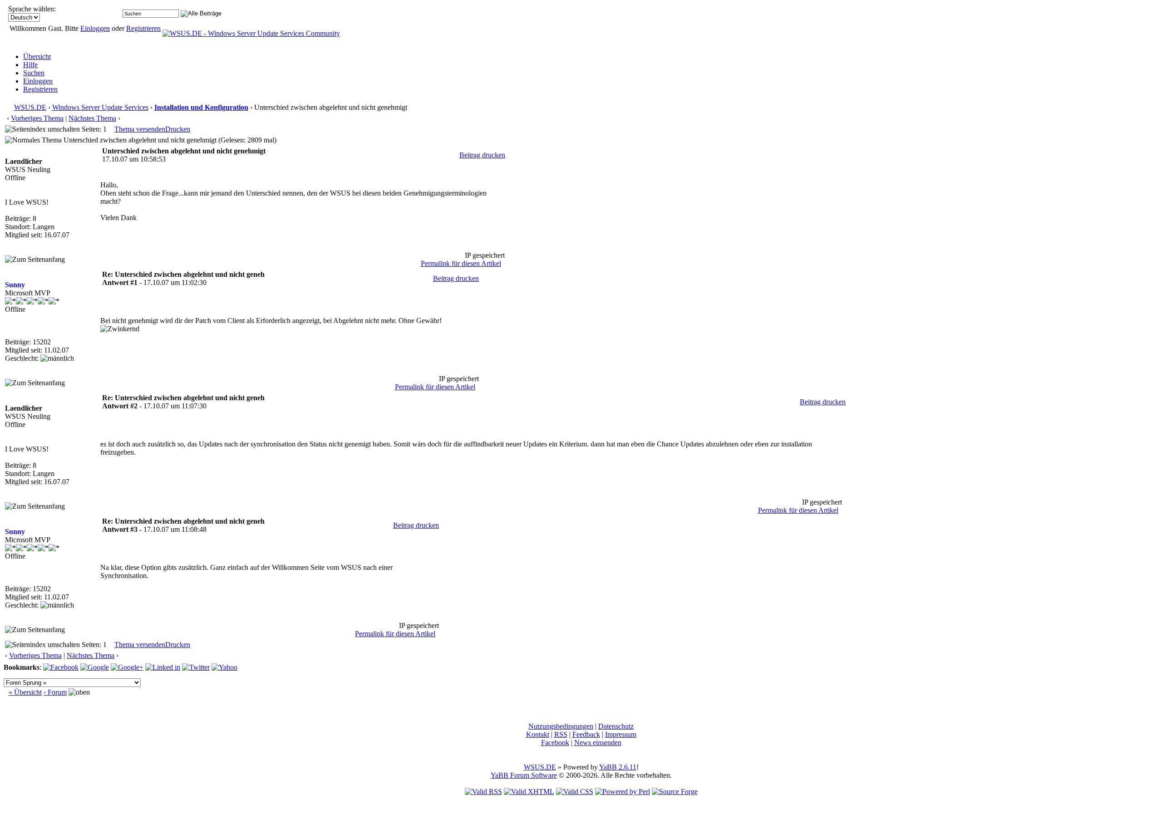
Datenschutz (616, 726)
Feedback (586, 734)
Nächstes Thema (92, 118)
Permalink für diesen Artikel (461, 263)
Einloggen (95, 28)
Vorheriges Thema (37, 118)
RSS (560, 734)
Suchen (33, 73)
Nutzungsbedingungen (560, 726)
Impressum (620, 734)
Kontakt (537, 734)
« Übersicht (25, 692)
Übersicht (37, 56)
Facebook (555, 742)
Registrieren (143, 28)
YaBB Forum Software (524, 775)
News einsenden (597, 742)
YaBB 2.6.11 (617, 767)
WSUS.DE (30, 107)
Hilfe (30, 65)
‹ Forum (55, 692)
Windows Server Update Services (100, 107)
